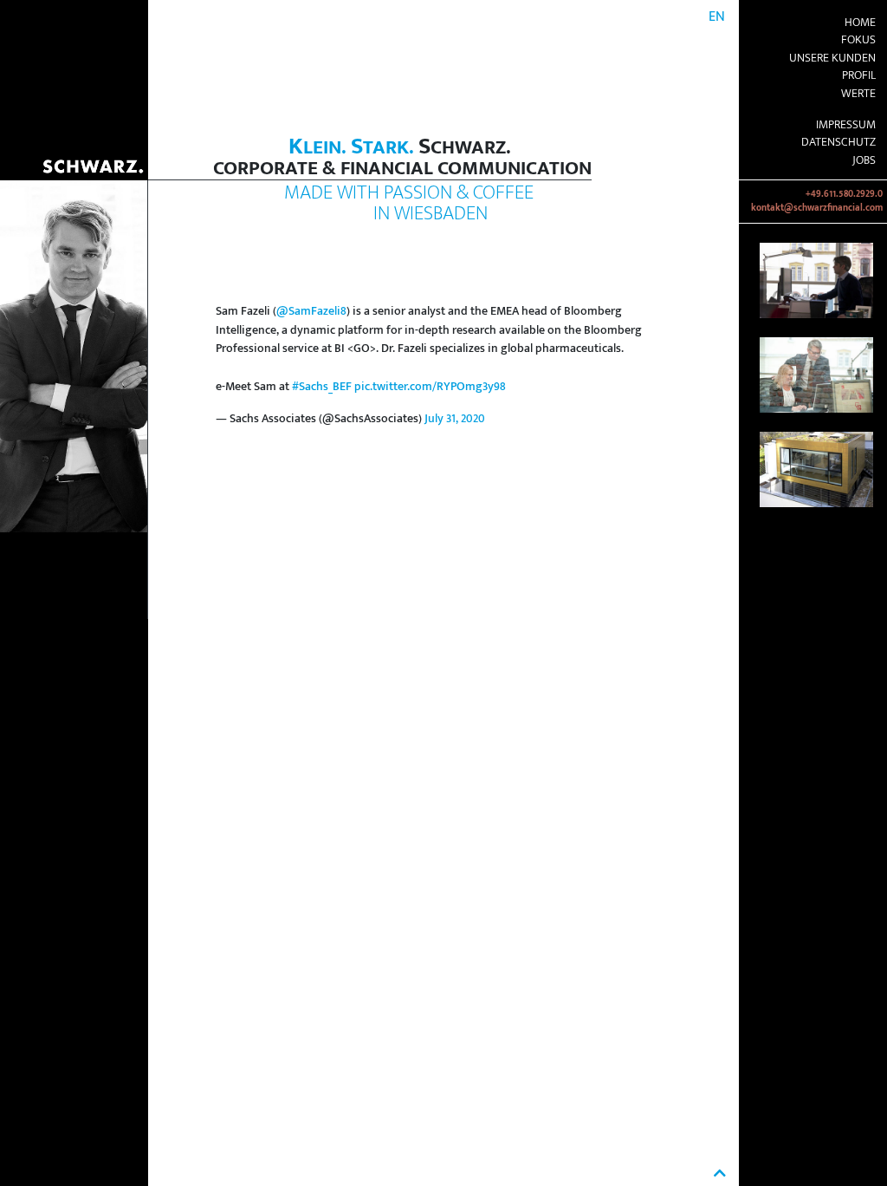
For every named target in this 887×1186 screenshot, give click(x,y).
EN (717, 17)
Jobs (864, 160)
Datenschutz (838, 142)
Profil (859, 75)
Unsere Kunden (832, 58)
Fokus (858, 40)
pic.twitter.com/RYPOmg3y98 (430, 386)
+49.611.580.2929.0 (844, 194)
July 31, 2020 (454, 418)
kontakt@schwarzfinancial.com (817, 208)
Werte (858, 93)
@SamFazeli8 (311, 311)
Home (860, 22)
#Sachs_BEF (322, 386)
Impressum (846, 125)
